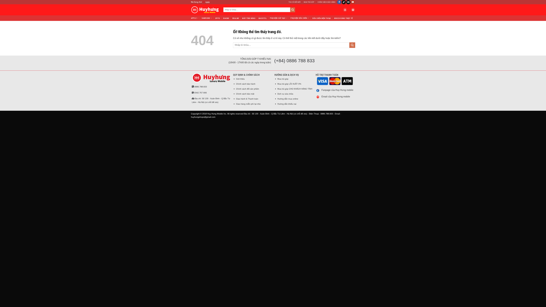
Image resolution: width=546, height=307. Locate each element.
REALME (235, 18)
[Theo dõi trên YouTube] (353, 2)
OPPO (217, 18)
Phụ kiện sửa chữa (298, 18)
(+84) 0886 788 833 (294, 60)
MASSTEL (262, 18)
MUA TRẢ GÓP (309, 2)
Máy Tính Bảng (248, 18)
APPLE (194, 18)
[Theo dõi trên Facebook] (339, 2)
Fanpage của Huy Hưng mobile (337, 90)
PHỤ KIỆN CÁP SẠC (277, 18)
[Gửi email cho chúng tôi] (348, 2)
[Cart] (353, 10)
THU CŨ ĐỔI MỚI (294, 2)
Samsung (206, 18)
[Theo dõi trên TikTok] (344, 2)
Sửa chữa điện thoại (321, 18)
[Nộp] (292, 9)
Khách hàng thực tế (343, 18)
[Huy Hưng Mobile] (205, 9)
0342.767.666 (200, 93)
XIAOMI (226, 18)
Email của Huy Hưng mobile (335, 96)
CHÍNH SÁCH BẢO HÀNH (326, 2)
